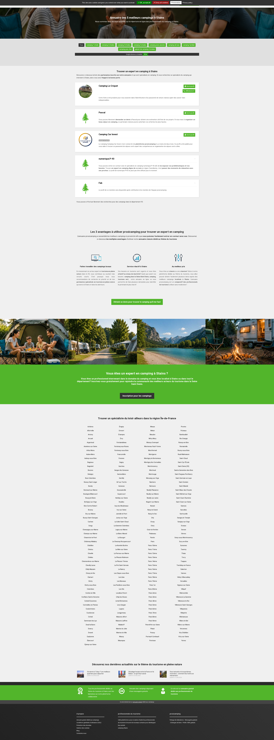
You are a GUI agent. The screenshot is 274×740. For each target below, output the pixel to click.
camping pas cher (125, 49)
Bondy (90, 486)
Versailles (183, 581)
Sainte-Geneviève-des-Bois (183, 470)
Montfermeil (152, 450)
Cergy (90, 526)
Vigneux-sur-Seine (183, 585)
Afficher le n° (189, 91)
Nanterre (153, 482)
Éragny (121, 426)
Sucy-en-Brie (183, 541)
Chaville (90, 553)
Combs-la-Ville (90, 593)
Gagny (121, 462)
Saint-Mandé (183, 486)
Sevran (183, 529)
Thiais (183, 553)
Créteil (90, 617)
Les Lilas (121, 577)
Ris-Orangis (184, 438)
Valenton (183, 569)
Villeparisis (183, 609)
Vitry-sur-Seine (183, 636)
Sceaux (183, 526)
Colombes (90, 589)
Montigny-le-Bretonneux (152, 458)
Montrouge (152, 474)
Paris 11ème (152, 549)
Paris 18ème (152, 577)
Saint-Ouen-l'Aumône (183, 498)
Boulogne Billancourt (90, 494)
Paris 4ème (152, 601)
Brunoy (90, 510)
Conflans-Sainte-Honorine (90, 597)
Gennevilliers (121, 474)
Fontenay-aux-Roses (121, 446)
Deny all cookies (161, 3)
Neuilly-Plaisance (152, 490)
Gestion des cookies (83, 728)
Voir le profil (190, 86)
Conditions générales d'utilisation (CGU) (89, 722)
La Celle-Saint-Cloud (121, 522)
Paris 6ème (152, 609)
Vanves (183, 573)
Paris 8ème (152, 617)
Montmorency (152, 466)
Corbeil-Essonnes (90, 601)
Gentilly (121, 478)
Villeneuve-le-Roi (183, 601)
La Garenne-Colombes (121, 526)
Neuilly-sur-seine (152, 498)
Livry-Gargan (121, 605)
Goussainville (121, 490)
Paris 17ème (152, 573)
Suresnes (183, 545)
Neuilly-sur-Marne (153, 494)
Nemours (152, 486)
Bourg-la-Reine (90, 498)
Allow (145, 54)
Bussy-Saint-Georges (90, 518)
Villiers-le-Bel (183, 621)
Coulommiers (90, 609)
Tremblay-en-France (184, 565)
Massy (121, 636)
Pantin (152, 537)
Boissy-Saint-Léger (90, 482)
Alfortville (90, 430)
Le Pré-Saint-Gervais (121, 565)
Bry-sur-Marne (90, 514)
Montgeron (152, 454)
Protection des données (84, 725)
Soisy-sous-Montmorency (184, 537)
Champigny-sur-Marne (90, 529)
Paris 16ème (152, 569)
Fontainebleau (121, 442)
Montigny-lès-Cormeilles (152, 462)
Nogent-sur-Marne (152, 502)
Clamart (90, 577)
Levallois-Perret (121, 593)
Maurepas (121, 640)
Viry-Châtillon (183, 632)
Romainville (184, 446)
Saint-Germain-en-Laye (184, 478)
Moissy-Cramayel (153, 442)
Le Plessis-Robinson (121, 557)
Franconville (121, 454)
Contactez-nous (81, 733)
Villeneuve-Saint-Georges (183, 605)
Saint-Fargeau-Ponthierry (183, 474)
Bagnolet (90, 466)
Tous (81, 45)
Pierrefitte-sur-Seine (152, 625)
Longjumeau (121, 613)
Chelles (90, 557)
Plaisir (152, 629)
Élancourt (90, 640)
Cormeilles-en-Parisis (90, 605)
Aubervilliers (90, 454)
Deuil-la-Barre (90, 625)
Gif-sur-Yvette (122, 482)
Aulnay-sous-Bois (90, 458)
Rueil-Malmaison (183, 454)
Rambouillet (183, 434)
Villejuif (183, 589)
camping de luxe (173, 45)
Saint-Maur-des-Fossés (183, 490)
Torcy (184, 557)
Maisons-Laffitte (121, 621)
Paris (152, 541)
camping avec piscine (157, 45)
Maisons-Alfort (121, 617)
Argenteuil (90, 442)
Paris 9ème (152, 621)
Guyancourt (122, 494)
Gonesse (121, 486)
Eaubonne (90, 636)
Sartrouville (184, 514)
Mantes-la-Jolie (121, 629)
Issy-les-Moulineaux (121, 506)
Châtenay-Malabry (90, 541)
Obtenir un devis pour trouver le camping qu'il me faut (137, 302)
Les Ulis (121, 589)
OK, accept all (144, 3)
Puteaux (183, 430)
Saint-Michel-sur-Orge (183, 494)
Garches (121, 466)
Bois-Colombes (90, 478)
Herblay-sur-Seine (121, 498)
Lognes (121, 609)
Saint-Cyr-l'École (183, 462)
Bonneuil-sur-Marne (90, 490)
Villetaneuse (183, 617)
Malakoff (121, 625)
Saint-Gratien (183, 482)
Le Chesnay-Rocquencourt (121, 541)
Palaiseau (152, 533)
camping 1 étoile (92, 45)
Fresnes (121, 458)
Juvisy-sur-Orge (121, 518)
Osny (152, 526)
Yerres (183, 640)
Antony (90, 434)
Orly (152, 518)
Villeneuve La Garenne (183, 597)
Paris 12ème (152, 553)
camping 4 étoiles (124, 45)
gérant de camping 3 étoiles (145, 49)
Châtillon (90, 545)
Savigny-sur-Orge (184, 522)
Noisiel (152, 506)
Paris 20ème (152, 589)
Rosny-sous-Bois (183, 450)
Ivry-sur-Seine (121, 510)
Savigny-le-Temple (183, 518)
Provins (183, 426)
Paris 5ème (152, 605)
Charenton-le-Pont (90, 537)
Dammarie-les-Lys (90, 621)
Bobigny (90, 474)
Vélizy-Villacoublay (183, 577)
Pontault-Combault (152, 636)
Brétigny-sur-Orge (90, 502)
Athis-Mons (90, 450)
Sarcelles (183, 510)
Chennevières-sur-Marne (90, 561)
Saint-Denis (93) (183, 466)
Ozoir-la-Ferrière (152, 529)
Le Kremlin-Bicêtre (121, 545)
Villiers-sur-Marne (183, 625)
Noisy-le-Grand (152, 510)
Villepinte (183, 613)
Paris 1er (153, 585)
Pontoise (152, 640)
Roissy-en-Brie (184, 442)
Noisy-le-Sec (152, 514)
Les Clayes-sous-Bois (121, 573)
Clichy (90, 581)
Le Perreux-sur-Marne (121, 553)
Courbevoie (90, 613)
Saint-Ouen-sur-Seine (183, 502)
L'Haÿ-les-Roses (121, 597)
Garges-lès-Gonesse (121, 470)
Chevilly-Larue (90, 565)
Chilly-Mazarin (90, 569)
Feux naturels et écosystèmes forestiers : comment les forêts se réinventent (182, 673)
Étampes (121, 434)
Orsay (152, 522)
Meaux (152, 426)
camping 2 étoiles (108, 45)
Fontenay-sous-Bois (121, 450)
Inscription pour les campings (137, 396)
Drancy (90, 629)
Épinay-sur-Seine (90, 644)
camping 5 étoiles (140, 45)
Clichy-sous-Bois (90, 585)
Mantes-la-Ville (121, 632)
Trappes (183, 561)
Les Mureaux (121, 581)
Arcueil (90, 438)
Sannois (183, 506)
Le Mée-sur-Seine (121, 549)
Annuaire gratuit (81, 720)
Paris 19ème (152, 581)
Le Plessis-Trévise (121, 561)
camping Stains (123, 728)
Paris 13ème (152, 557)
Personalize (175, 3)
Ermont (121, 430)
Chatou (90, 549)
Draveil (90, 632)
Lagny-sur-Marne (121, 529)
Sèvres (183, 533)
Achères (90, 426)
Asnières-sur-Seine (90, 446)
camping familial (188, 45)
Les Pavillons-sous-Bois (121, 585)
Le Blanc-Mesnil (121, 533)
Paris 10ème (152, 545)
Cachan (90, 522)
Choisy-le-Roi (90, 573)
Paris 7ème (152, 613)
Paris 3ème (152, 597)
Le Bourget (121, 537)
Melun (152, 430)
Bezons (90, 470)
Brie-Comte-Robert (90, 506)
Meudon (152, 434)
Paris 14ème (152, 561)
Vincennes (183, 629)
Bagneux (90, 462)
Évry (121, 438)
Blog (78, 730)
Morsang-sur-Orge (152, 478)
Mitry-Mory (152, 438)
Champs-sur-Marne (90, 533)
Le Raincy (121, 569)
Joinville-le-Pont (121, 514)
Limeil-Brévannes (121, 601)
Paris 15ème (152, 565)
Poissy (152, 632)
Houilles (121, 502)
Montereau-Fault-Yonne (152, 446)
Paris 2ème (152, 593)
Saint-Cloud (184, 458)
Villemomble (183, 593)
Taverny (183, 549)
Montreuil (152, 470)
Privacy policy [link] (187, 3)
